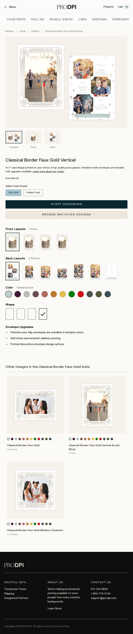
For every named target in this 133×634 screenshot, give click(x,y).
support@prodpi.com (103, 598)
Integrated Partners (16, 598)
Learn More (55, 608)
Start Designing (66, 204)
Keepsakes (99, 19)
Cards (82, 19)
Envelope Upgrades (19, 327)
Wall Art (37, 19)
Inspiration (120, 19)
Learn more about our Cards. (48, 172)
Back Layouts (23, 258)
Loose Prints (16, 19)
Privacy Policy (61, 626)
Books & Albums (61, 19)
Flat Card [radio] (13, 193)
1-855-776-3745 (100, 593)
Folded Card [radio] (33, 193)
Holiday (35, 31)
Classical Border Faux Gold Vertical (64, 31)
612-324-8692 (99, 589)
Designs (9, 31)
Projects (108, 7)
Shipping (9, 593)
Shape (10, 304)
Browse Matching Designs (66, 215)
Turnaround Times (15, 589)
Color (19, 287)
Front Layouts (22, 229)
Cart (122, 7)
